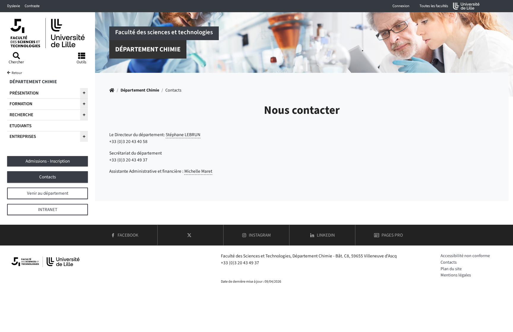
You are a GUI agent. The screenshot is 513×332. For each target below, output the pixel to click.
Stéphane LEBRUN (183, 134)
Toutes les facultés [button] (433, 6)
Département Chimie (140, 90)
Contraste (32, 6)
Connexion (400, 6)
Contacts (449, 262)
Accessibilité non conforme (465, 256)
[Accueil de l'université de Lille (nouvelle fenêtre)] (466, 6)
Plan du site (451, 269)
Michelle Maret (198, 171)
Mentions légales (456, 275)
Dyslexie (13, 6)
